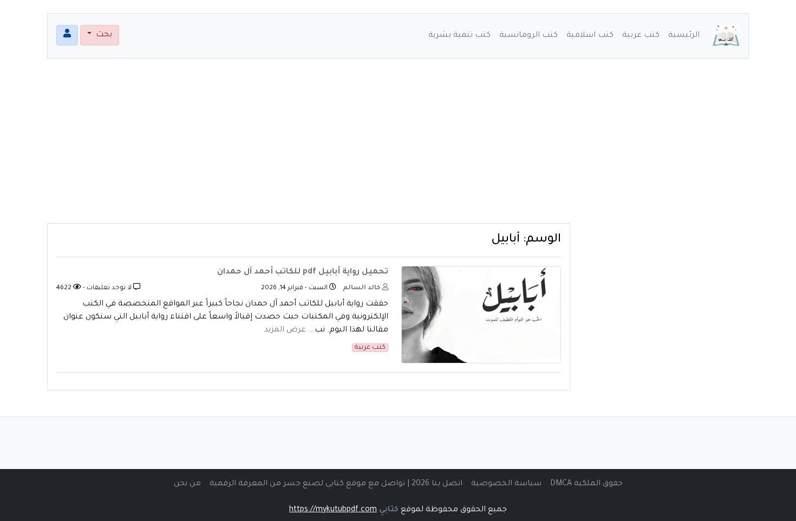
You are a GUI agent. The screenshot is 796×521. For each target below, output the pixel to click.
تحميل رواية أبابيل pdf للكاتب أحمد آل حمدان (302, 272)
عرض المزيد (285, 330)
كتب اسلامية (590, 35)
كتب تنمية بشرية (459, 35)
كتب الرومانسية (528, 35)
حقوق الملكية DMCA (586, 484)
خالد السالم (362, 288)
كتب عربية (641, 35)
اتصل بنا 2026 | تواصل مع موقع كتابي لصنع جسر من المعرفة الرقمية (336, 484)
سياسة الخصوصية (506, 484)
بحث (103, 35)
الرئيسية (684, 35)
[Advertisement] (398, 147)
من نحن (187, 484)
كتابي (389, 510)
